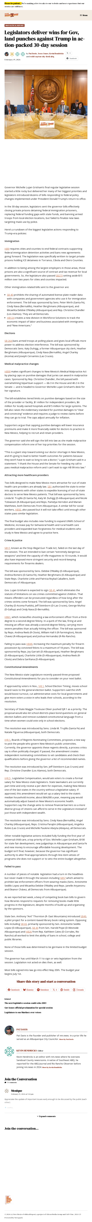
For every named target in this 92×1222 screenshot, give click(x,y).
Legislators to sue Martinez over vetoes (23, 1012)
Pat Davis (33, 53)
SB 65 (24, 924)
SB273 (59, 275)
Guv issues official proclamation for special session (29, 1007)
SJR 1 (41, 686)
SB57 (63, 878)
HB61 (8, 617)
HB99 (8, 371)
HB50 (18, 509)
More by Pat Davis (66, 1039)
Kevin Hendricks (56, 53)
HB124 (10, 317)
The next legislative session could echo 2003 (25, 1003)
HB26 (29, 931)
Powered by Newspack (14, 1217)
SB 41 (52, 590)
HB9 (7, 248)
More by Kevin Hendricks (52, 1067)
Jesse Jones (43, 53)
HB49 (29, 644)
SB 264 (9, 340)
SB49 (83, 916)
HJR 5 (7, 778)
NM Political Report (14, 25)
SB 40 (10, 294)
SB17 (7, 548)
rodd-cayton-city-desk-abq (42, 56)
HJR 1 (7, 739)
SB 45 (35, 927)
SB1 (50, 486)
